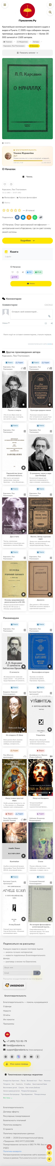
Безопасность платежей (14, 1120)
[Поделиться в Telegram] (23, 217)
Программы (8, 1023)
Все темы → (7, 1098)
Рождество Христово (11, 1081)
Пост (40, 1081)
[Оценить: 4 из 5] (15, 210)
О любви (27, 1084)
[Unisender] (14, 985)
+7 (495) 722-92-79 (17, 1041)
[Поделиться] (23, 272)
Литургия (6, 1084)
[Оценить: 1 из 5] (4, 210)
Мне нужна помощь (19, 1064)
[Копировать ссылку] (40, 217)
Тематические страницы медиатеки (25, 1074)
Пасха (23, 1081)
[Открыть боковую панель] (50, 5)
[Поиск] (50, 12)
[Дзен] (24, 1056)
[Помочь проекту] (49, 1147)
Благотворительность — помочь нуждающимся (25, 1002)
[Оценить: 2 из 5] (8, 210)
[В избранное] (4, 184)
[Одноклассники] (37, 1056)
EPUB (39, 272)
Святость (19, 1084)
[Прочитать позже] (17, 272)
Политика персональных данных (18, 1133)
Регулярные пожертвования (16, 1116)
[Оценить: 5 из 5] (19, 210)
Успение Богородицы (11, 1094)
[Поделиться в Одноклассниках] (29, 217)
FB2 (30, 272)
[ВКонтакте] (5, 1056)
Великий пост (32, 1081)
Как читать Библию (33, 1087)
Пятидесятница (40, 1094)
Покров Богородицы (29, 1091)
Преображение (27, 1094)
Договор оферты (11, 1111)
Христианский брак (39, 1084)
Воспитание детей (10, 1087)
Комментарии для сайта (40, 344)
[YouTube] (31, 1056)
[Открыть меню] (5, 5)
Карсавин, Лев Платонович (14, 189)
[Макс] (18, 1056)
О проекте (8, 1129)
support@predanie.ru (25, 1049)
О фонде (7, 1006)
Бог (13, 1084)
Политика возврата (12, 1124)
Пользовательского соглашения (34, 1158)
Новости (7, 1010)
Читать (29, 176)
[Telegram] (12, 1056)
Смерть (21, 1087)
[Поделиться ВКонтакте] (17, 217)
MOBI (15, 277)
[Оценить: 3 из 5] (11, 210)
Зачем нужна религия (11, 1091)
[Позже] (11, 184)
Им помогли (8, 1019)
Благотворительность (15, 995)
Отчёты (6, 1015)
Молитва (47, 1081)
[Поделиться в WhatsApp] (34, 217)
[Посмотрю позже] (23, 362)
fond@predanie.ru (16, 1045)
